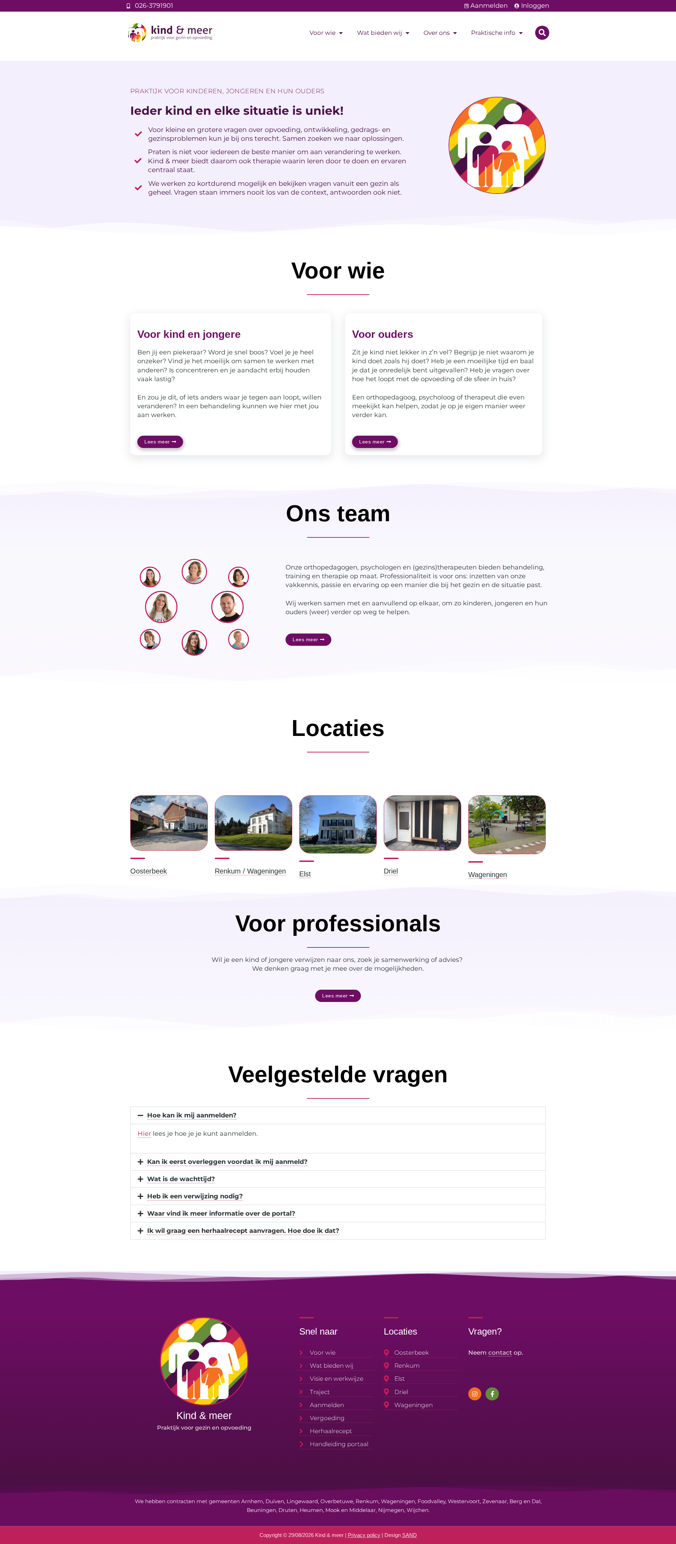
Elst (305, 874)
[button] (542, 33)
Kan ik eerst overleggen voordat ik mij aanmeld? (227, 1162)
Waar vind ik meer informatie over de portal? (221, 1213)
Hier (144, 1133)
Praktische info (493, 32)
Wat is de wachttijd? (181, 1179)
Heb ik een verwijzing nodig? (195, 1196)
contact (500, 1352)
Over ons (437, 32)
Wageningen (487, 874)
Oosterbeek (148, 871)
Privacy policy (364, 1535)
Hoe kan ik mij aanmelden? (192, 1115)
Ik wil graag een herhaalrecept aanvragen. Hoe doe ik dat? (243, 1231)
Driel (391, 871)
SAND (409, 1535)
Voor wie (322, 32)
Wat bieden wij (379, 32)
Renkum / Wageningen (250, 871)
